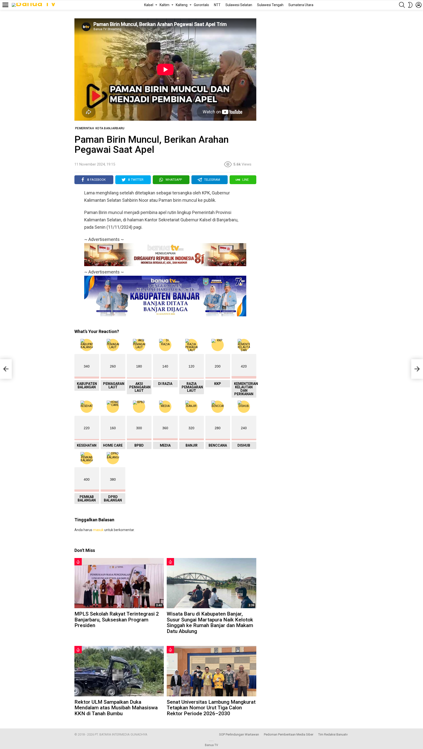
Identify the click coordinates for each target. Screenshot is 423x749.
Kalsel (148, 5)
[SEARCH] (402, 5)
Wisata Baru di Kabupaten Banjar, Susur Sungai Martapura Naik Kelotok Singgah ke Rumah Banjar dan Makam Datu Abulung (210, 622)
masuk (98, 530)
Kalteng (182, 5)
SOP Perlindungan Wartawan (239, 734)
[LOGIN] (419, 5)
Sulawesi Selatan (238, 5)
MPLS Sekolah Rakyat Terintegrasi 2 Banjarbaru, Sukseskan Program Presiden (116, 619)
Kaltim (164, 5)
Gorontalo (201, 5)
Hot (78, 561)
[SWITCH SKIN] (410, 5)
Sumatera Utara (300, 5)
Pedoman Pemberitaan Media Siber (288, 734)
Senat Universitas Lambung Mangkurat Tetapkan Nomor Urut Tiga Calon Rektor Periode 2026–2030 (211, 707)
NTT (217, 5)
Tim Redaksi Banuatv (333, 734)
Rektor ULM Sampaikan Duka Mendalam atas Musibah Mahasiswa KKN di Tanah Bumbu (116, 707)
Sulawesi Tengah (270, 5)
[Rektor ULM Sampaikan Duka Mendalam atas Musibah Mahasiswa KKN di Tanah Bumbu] (119, 671)
